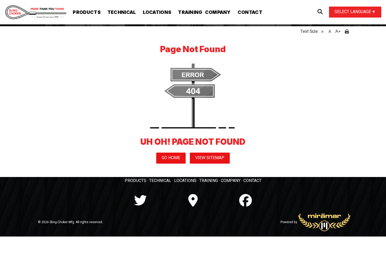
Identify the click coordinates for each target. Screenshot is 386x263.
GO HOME (171, 158)
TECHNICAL (160, 181)
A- (322, 32)
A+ (338, 31)
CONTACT (252, 181)
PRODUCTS (135, 181)
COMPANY (231, 181)
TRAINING (208, 181)
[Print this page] (347, 31)
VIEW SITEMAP (209, 158)
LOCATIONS (185, 181)
